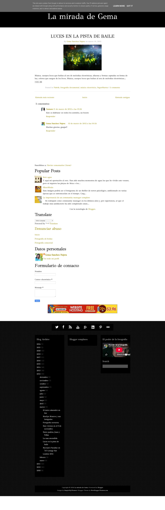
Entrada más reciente (44, 97)
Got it (130, 6)
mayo (42, 400)
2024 (38, 344)
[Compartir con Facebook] (41, 82)
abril (41, 404)
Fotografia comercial (44, 243)
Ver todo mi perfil (51, 258)
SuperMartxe (102, 87)
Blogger (91, 209)
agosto (42, 390)
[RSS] (70, 327)
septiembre (44, 387)
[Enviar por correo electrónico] (36, 82)
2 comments (115, 87)
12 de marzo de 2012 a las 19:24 (82, 123)
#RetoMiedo (48, 187)
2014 (38, 367)
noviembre (44, 380)
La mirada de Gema (82, 16)
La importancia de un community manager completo (66, 197)
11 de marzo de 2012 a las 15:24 (67, 109)
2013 (38, 371)
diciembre (44, 377)
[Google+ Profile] (85, 327)
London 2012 (48, 454)
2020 (38, 351)
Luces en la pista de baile (82, 36)
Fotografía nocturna (51, 423)
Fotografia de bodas (43, 239)
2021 (38, 347)
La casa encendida (50, 438)
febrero (42, 457)
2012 (38, 374)
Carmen (49, 109)
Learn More (119, 6)
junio (42, 397)
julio (41, 394)
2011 (38, 464)
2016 (38, 361)
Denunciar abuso (48, 229)
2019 (38, 354)
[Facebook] (62, 327)
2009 (38, 470)
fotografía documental (70, 87)
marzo (42, 407)
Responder (50, 116)
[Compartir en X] (39, 82)
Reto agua (47, 177)
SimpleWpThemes (70, 490)
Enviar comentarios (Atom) (59, 165)
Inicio (84, 97)
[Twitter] (57, 327)
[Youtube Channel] (77, 327)
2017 (38, 357)
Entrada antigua (122, 97)
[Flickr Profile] (108, 327)
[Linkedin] (93, 327)
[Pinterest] (100, 327)
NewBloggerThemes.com (99, 490)
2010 (38, 467)
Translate (54, 223)
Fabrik (56, 87)
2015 (38, 364)
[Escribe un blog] (37, 82)
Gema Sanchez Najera (76, 41)
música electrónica (88, 87)
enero (42, 460)
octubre (43, 384)
